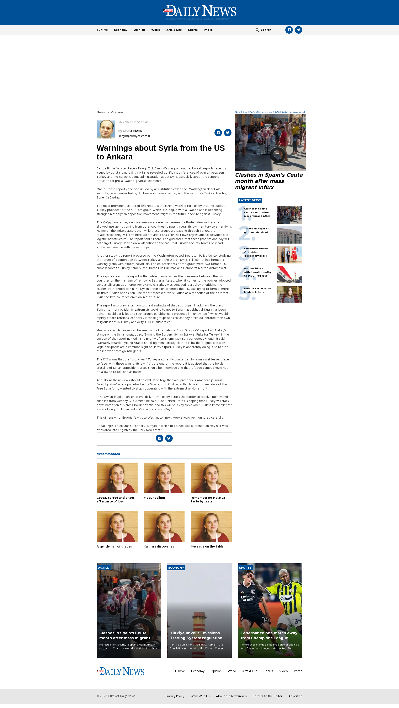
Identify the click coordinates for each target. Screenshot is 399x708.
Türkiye (102, 29)
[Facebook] (289, 30)
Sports (193, 29)
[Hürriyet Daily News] (199, 12)
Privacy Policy (175, 696)
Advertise (295, 696)
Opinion (139, 29)
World (155, 29)
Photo (208, 29)
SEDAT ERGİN (132, 131)
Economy (120, 29)
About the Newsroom (231, 696)
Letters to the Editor (267, 696)
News (101, 112)
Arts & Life (174, 29)
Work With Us (200, 696)
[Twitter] (298, 30)
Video (283, 671)
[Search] (257, 30)
